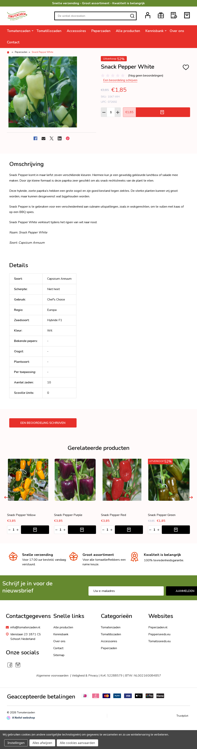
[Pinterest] (67, 138)
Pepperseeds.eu (159, 634)
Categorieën (116, 616)
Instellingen (16, 743)
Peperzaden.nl (157, 627)
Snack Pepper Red (160, 515)
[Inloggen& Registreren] (148, 15)
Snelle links (68, 616)
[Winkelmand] (187, 15)
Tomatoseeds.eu (159, 641)
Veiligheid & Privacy (85, 675)
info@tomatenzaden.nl (25, 627)
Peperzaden (100, 31)
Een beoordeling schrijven (120, 80)
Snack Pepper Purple (115, 515)
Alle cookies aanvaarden (77, 743)
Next (191, 497)
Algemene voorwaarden (53, 675)
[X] (51, 138)
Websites (160, 616)
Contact (13, 42)
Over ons (177, 31)
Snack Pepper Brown (21, 515)
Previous (6, 497)
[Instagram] (18, 664)
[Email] (43, 138)
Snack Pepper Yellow (68, 515)
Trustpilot (182, 716)
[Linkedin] (59, 138)
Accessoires (76, 31)
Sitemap (58, 655)
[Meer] (32, 30)
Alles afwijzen (42, 743)
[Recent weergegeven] (174, 15)
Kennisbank (154, 31)
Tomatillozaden (49, 31)
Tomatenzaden (18, 31)
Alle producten (128, 31)
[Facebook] (35, 138)
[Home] (8, 52)
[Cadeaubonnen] (161, 15)
